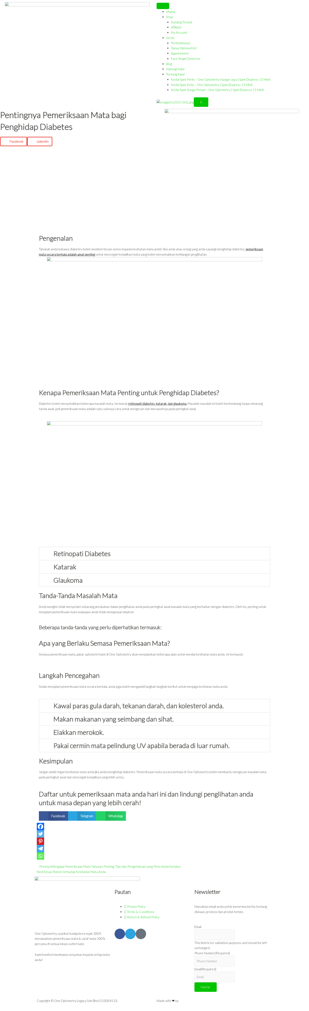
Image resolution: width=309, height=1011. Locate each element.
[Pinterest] (40, 841)
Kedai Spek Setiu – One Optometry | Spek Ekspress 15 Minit (212, 85)
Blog (169, 64)
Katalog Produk (181, 22)
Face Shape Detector (186, 58)
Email (197, 927)
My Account (179, 32)
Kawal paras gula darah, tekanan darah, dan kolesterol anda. (138, 705)
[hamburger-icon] (163, 6)
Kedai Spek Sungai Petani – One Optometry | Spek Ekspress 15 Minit (217, 90)
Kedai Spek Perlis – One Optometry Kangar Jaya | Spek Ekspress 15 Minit (221, 79)
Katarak (64, 567)
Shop (169, 17)
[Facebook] (40, 826)
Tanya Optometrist (184, 48)
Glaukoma (68, 580)
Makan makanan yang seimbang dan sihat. (113, 719)
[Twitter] (40, 834)
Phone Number (212, 953)
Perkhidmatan (180, 43)
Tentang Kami (175, 74)
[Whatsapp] (40, 856)
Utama (170, 11)
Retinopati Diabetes (82, 553)
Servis (170, 38)
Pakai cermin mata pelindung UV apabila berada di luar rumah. (141, 745)
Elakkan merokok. (78, 732)
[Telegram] (40, 848)
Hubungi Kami (175, 69)
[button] (13, 141)
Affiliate (176, 27)
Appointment (180, 53)
